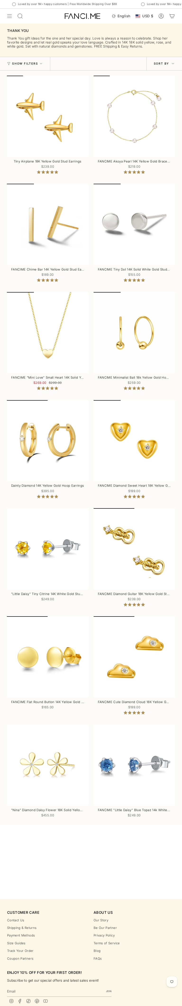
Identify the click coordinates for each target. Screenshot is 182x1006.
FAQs (98, 958)
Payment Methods (21, 935)
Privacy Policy (104, 935)
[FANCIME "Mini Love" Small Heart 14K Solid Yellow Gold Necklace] (47, 332)
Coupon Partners (20, 958)
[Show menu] (9, 16)
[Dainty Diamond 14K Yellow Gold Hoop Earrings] (47, 440)
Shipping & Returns (21, 928)
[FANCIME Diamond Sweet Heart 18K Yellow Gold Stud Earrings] (134, 440)
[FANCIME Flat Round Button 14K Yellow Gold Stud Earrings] (47, 657)
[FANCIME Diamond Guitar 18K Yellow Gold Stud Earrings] (134, 549)
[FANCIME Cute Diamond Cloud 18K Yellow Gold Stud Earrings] (134, 657)
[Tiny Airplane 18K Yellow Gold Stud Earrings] (47, 116)
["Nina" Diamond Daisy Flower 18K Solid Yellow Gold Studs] (47, 765)
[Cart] (172, 16)
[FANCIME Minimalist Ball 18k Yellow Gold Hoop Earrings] (134, 332)
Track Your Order (20, 951)
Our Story (101, 920)
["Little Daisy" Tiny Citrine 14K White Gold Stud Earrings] (47, 549)
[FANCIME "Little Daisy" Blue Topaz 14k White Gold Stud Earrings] (134, 765)
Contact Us (15, 920)
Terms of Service (107, 943)
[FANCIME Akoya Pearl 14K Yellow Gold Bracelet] (134, 116)
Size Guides (16, 943)
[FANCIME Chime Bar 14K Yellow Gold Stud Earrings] (47, 224)
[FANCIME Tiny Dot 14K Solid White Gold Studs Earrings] (134, 224)
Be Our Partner (105, 928)
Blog (97, 951)
